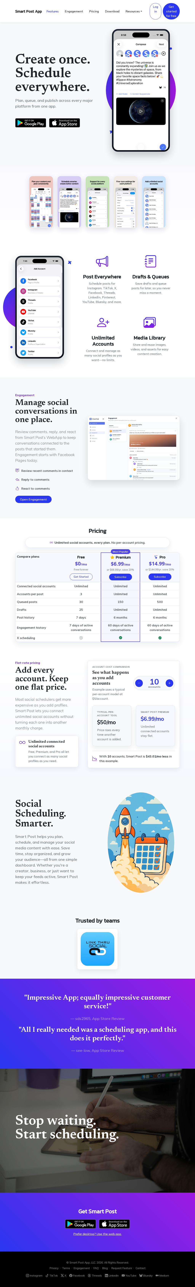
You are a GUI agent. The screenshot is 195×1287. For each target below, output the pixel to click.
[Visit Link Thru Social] (97, 949)
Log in (155, 9)
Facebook (79, 1275)
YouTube (130, 1275)
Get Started (81, 576)
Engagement (74, 11)
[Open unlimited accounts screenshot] (154, 202)
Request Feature (121, 1268)
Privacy (54, 1268)
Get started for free (171, 11)
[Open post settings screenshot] (125, 202)
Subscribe (120, 577)
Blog (105, 1268)
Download (112, 11)
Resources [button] (132, 11)
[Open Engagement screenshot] (134, 448)
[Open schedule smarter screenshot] (69, 202)
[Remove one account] (139, 683)
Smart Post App (28, 11)
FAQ (96, 1268)
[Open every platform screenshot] (97, 202)
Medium (164, 1275)
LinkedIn (114, 1275)
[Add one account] (169, 683)
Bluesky (148, 1275)
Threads (97, 1275)
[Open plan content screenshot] (41, 202)
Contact (140, 1268)
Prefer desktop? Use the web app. (97, 1234)
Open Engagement (33, 499)
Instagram (36, 1275)
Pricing (94, 11)
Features (52, 11)
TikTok (53, 1275)
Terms (66, 1268)
